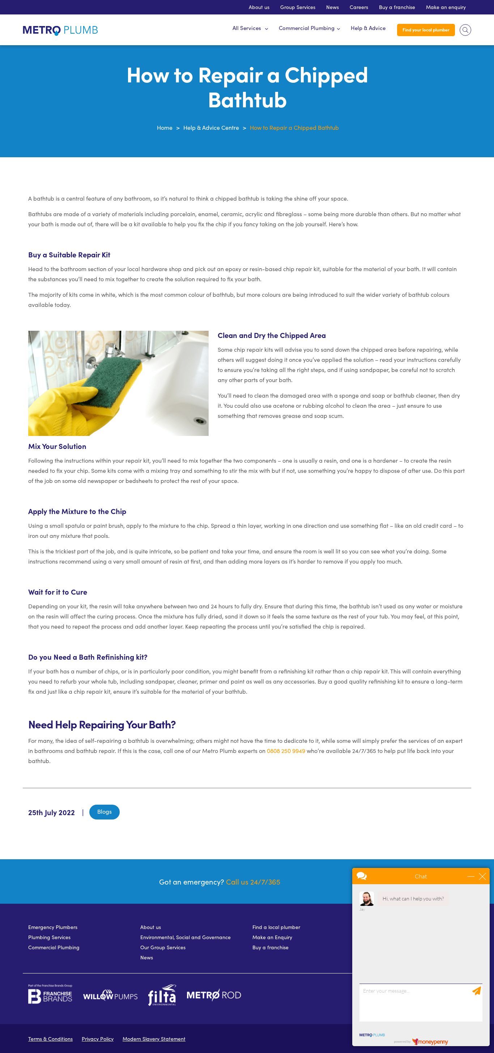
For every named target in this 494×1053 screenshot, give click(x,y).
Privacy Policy (98, 1038)
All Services (247, 27)
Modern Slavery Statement (154, 1038)
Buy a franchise (397, 7)
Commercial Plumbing (307, 27)
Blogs (104, 811)
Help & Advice (368, 27)
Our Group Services (163, 947)
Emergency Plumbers (52, 927)
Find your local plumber (426, 30)
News (332, 7)
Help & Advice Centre (211, 127)
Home (165, 127)
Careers (359, 7)
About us (259, 7)
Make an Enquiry (272, 937)
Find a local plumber (276, 927)
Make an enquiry (446, 7)
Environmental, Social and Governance (185, 937)
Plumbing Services (49, 937)
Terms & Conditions (50, 1038)
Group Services (297, 7)
